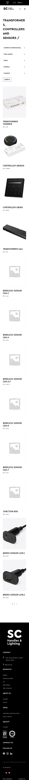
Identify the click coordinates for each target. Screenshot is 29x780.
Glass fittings (6, 685)
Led (4, 682)
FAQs (15, 2)
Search (7, 80)
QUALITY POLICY (7, 716)
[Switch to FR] (6, 773)
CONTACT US (8, 742)
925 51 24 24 (8, 665)
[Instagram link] (8, 754)
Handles (5, 675)
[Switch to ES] (9, 773)
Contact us (22, 779)
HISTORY (5, 699)
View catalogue (7, 779)
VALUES (5, 702)
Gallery (8, 2)
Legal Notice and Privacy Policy (11, 713)
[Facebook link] (4, 754)
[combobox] (13, 48)
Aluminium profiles (8, 678)
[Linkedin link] (11, 754)
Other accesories (7, 688)
